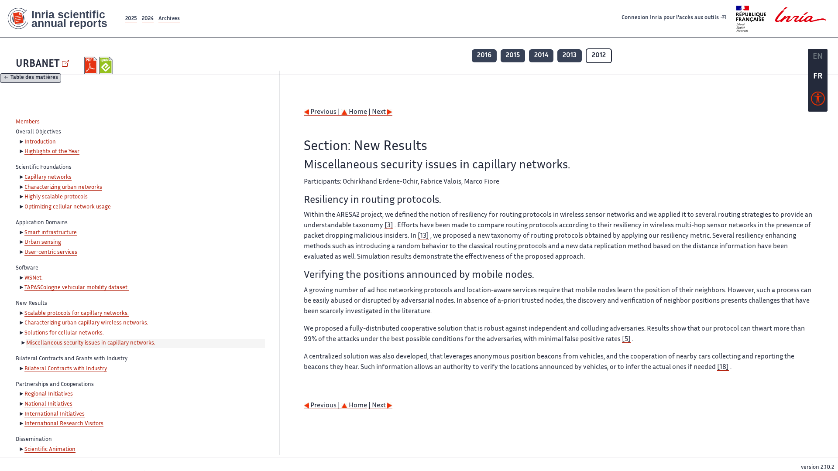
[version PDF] (92, 65)
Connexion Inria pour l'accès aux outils (671, 18)
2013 (570, 55)
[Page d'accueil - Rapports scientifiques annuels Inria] (61, 18)
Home (357, 112)
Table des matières (34, 78)
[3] (389, 226)
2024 (148, 19)
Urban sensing (42, 242)
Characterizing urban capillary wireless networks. (86, 323)
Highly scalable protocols (56, 197)
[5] (626, 339)
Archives (169, 19)
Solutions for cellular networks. (64, 333)
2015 (513, 55)
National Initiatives (48, 404)
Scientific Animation (50, 449)
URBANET (38, 64)
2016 (484, 55)
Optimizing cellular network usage (67, 207)
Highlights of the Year (51, 151)
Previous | (325, 112)
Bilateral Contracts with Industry (65, 369)
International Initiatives (54, 414)
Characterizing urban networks (63, 187)
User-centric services (50, 252)
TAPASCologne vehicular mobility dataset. (76, 287)
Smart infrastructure (50, 233)
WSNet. (33, 278)
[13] (423, 236)
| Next (377, 112)
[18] (723, 367)
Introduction (40, 142)
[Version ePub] (106, 65)
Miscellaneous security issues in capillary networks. (90, 343)
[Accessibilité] (818, 101)
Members (28, 122)
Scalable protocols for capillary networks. (76, 313)
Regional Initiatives (48, 394)
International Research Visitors (63, 424)
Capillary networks (48, 177)
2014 (541, 55)
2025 (131, 19)
